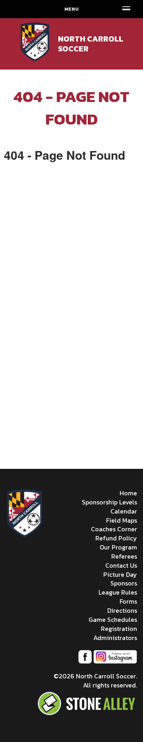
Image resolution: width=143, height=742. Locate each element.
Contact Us (121, 565)
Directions (122, 610)
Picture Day (120, 574)
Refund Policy (116, 538)
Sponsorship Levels (109, 502)
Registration (119, 628)
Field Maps (121, 520)
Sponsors (123, 583)
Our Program (118, 547)
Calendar (123, 511)
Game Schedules (113, 619)
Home (128, 493)
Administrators (115, 637)
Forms (128, 601)
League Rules (118, 592)
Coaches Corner (114, 529)
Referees (124, 556)
